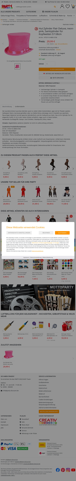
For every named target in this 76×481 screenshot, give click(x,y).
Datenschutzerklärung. (37, 251)
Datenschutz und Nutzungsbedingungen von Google (45, 242)
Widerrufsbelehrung (48, 257)
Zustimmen (62, 233)
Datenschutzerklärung (35, 257)
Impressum (26, 257)
